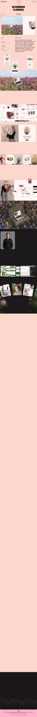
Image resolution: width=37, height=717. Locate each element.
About (1, 692)
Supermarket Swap (5, 278)
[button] (35, 264)
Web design (18, 690)
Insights (1, 696)
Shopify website (18, 14)
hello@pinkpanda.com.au (20, 686)
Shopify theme (16, 172)
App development (18, 692)
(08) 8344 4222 (30, 693)
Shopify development (5, 50)
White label (2, 695)
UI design (3, 48)
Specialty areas (19, 689)
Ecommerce (18, 695)
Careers (1, 693)
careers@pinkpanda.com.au (32, 686)
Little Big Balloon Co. (24, 278)
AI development (18, 693)
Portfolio (1, 690)
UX (34, 172)
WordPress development (20, 696)
